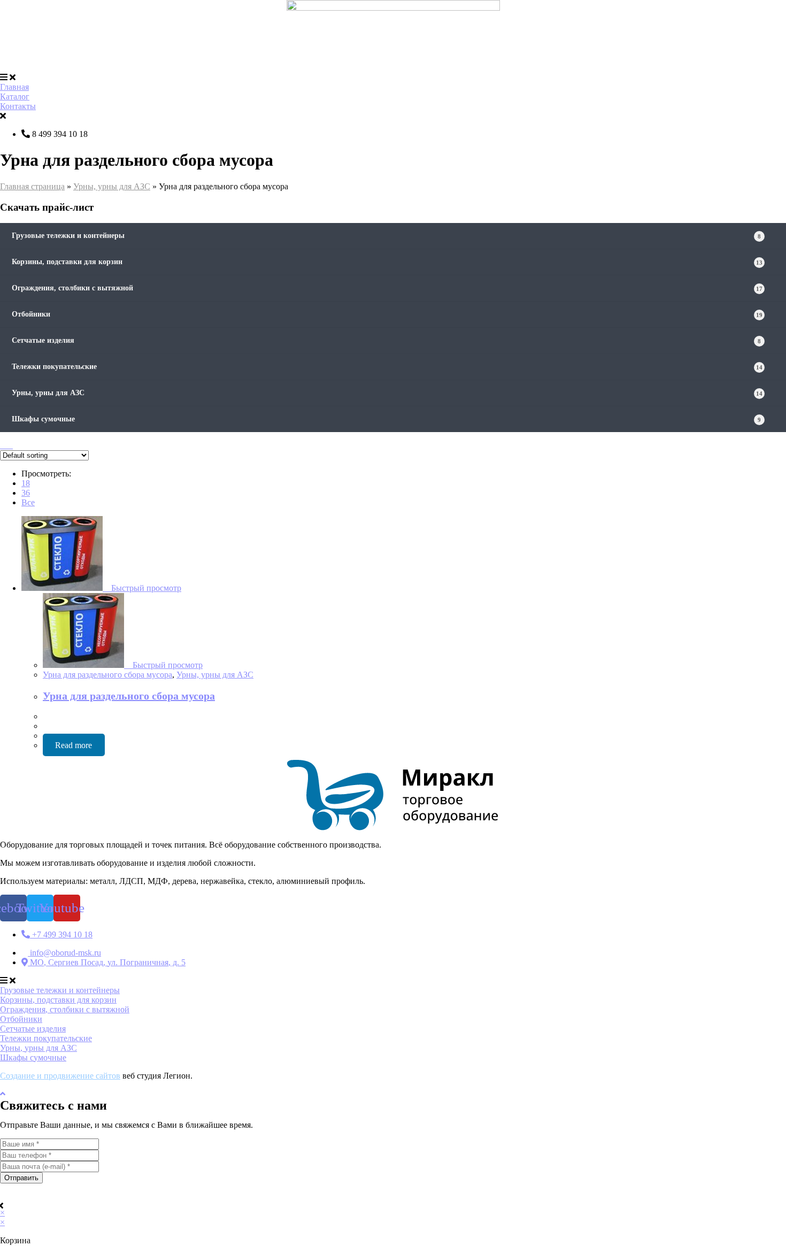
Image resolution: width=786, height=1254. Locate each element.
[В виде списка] (9, 445)
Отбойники (387, 314)
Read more (73, 745)
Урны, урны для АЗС (111, 186)
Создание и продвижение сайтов (60, 1075)
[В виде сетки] (3, 445)
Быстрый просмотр (145, 588)
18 (25, 483)
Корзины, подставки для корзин (387, 262)
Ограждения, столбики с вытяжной (387, 288)
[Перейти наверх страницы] (2, 1093)
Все (28, 502)
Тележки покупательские (387, 367)
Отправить (21, 1178)
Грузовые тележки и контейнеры (386, 236)
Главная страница (32, 186)
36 (25, 492)
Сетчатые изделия (386, 340)
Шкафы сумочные (386, 419)
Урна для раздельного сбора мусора (107, 674)
